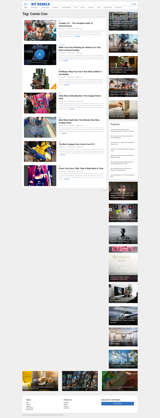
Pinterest (66, 406)
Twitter (65, 404)
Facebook (66, 402)
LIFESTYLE (91, 7)
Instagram (66, 408)
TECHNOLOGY (34, 7)
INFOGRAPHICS (108, 7)
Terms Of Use (29, 409)
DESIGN (82, 7)
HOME (25, 7)
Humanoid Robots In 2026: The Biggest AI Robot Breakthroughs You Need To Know (122, 195)
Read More (77, 36)
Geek (60, 20)
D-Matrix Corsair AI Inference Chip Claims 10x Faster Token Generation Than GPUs (123, 277)
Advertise (28, 406)
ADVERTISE (118, 7)
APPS (75, 7)
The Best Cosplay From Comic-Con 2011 (77, 144)
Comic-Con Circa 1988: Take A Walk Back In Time (81, 168)
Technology (62, 45)
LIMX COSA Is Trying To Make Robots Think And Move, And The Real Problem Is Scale (122, 239)
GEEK (98, 7)
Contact (28, 404)
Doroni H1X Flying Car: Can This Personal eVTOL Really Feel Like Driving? (122, 320)
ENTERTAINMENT (66, 7)
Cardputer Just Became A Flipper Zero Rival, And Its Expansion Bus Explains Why (118, 388)
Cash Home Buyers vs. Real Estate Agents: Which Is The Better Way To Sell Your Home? (123, 114)
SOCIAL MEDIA (45, 7)
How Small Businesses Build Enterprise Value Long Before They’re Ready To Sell (121, 70)
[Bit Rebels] (40, 4)
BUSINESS (55, 7)
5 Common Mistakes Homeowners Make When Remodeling (120, 341)
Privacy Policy (29, 408)
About (27, 402)
